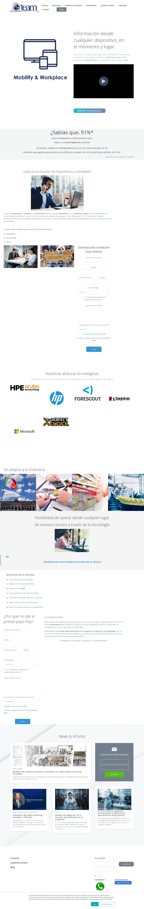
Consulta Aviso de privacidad (93, 334)
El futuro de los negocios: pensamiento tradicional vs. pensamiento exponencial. (112, 813)
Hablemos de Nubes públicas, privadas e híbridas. (28, 816)
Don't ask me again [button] (107, 904)
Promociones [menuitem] (91, 5)
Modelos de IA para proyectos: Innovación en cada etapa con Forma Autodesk (47, 772)
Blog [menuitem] (61, 9)
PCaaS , (58, 812)
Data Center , (18, 768)
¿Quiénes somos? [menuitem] (107, 5)
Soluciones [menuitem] (56, 5)
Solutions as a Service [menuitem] (73, 5)
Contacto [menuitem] (45, 9)
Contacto (14, 858)
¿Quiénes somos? (19, 862)
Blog (12, 867)
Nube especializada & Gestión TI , (26, 812)
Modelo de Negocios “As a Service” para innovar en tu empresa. (69, 817)
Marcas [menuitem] (45, 5)
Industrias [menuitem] (123, 5)
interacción (24, 602)
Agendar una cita (123, 882)
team (60, 617)
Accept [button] (95, 904)
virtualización (103, 218)
